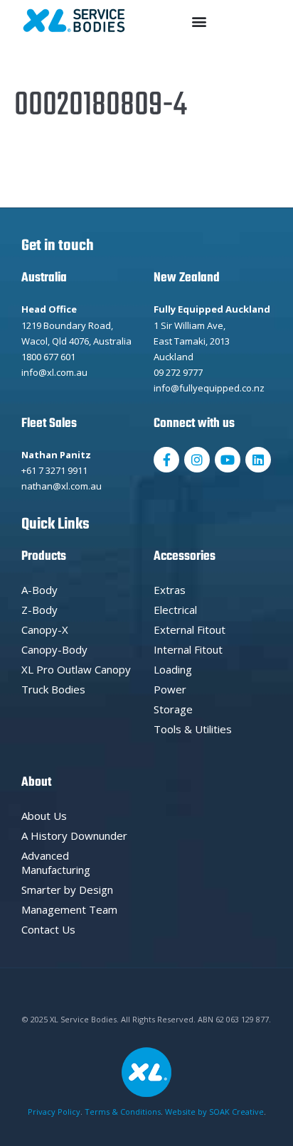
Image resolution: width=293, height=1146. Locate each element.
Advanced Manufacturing (55, 862)
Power (170, 689)
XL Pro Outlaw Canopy (76, 669)
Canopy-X (44, 629)
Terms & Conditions (123, 1111)
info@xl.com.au (54, 372)
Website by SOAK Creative (214, 1111)
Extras (170, 590)
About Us (44, 816)
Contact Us (48, 929)
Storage (173, 709)
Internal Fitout (188, 649)
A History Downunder (74, 835)
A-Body (39, 590)
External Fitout (189, 629)
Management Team (69, 909)
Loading (173, 669)
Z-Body (39, 609)
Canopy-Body (54, 649)
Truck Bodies (53, 689)
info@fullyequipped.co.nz (209, 388)
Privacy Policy (54, 1111)
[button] (199, 21)
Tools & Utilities (193, 729)
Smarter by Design (67, 889)
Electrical (175, 609)
